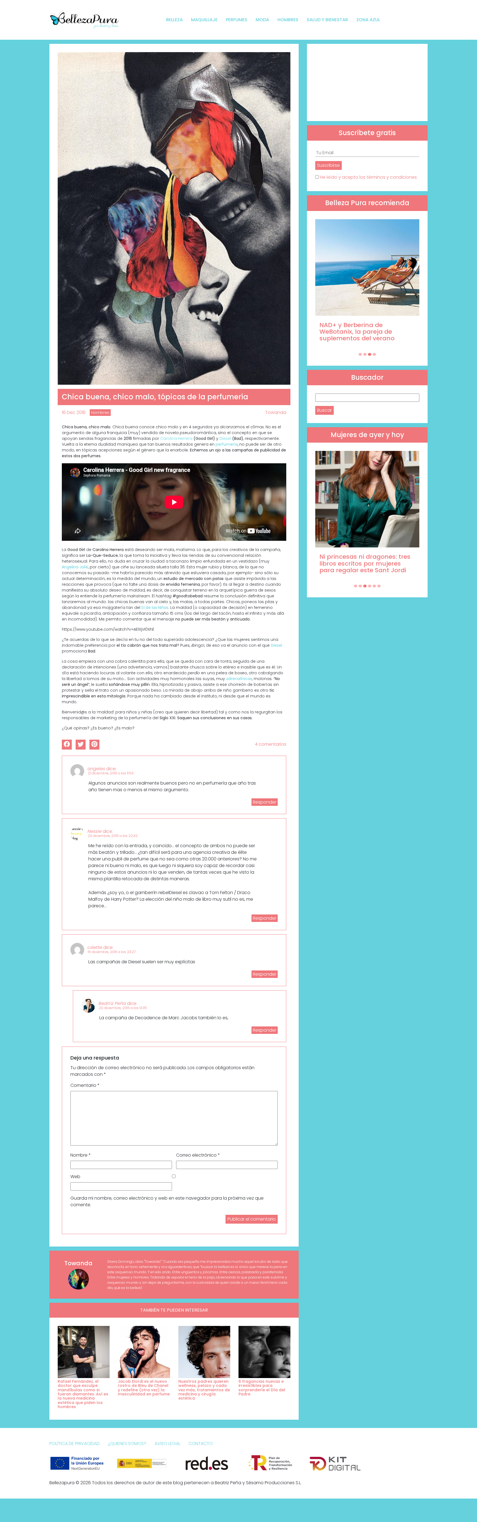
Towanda (275, 412)
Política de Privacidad (74, 1443)
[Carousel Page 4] (374, 354)
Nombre (80, 1155)
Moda (262, 20)
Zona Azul (368, 20)
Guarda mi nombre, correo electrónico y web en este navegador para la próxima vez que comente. (167, 1201)
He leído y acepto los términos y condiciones (368, 177)
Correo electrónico (198, 1155)
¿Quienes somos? (127, 1443)
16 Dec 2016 (74, 412)
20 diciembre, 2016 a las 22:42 (113, 835)
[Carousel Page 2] (365, 354)
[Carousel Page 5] (374, 586)
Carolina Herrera (177, 438)
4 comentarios (270, 744)
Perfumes (236, 20)
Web (75, 1176)
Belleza (174, 20)
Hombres (287, 20)
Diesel (225, 438)
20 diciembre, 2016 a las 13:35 (123, 1007)
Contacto (201, 1443)
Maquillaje (204, 20)
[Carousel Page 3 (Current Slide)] (369, 354)
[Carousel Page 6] (379, 586)
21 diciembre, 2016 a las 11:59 (111, 773)
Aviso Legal (167, 1443)
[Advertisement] (367, 82)
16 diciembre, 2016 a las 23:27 (112, 951)
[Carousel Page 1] (360, 354)
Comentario (85, 1085)
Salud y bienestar (327, 20)
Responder (264, 802)
